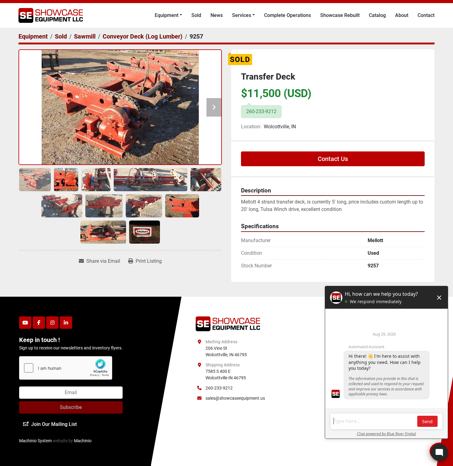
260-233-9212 (219, 388)
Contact (426, 15)
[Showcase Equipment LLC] (228, 323)
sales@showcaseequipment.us (235, 398)
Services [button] (241, 15)
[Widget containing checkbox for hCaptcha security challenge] (65, 368)
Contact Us (333, 159)
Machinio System (35, 440)
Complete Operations (287, 15)
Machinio (83, 440)
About (401, 15)
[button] (168, 15)
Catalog (377, 15)
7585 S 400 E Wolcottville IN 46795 (226, 374)
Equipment (166, 15)
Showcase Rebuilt (340, 15)
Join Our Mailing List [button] (54, 424)
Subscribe (71, 407)
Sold (196, 15)
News (216, 15)
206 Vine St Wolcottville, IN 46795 (226, 351)
